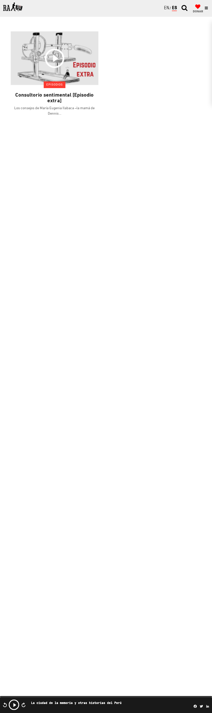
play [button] (14, 705)
